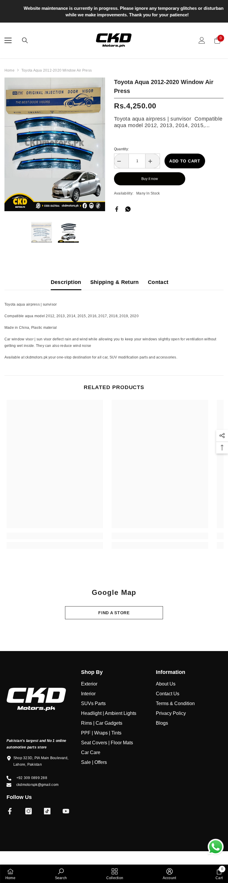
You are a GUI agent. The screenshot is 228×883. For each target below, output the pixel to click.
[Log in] (202, 41)
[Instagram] (28, 812)
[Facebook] (116, 210)
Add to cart (184, 162)
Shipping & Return (114, 284)
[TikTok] (47, 812)
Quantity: (121, 150)
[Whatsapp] (128, 210)
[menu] (8, 41)
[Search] (24, 41)
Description (66, 284)
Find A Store (113, 614)
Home (9, 71)
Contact (158, 284)
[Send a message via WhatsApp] (215, 847)
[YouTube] (66, 812)
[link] (55, 537)
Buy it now (149, 180)
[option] (114, 11)
